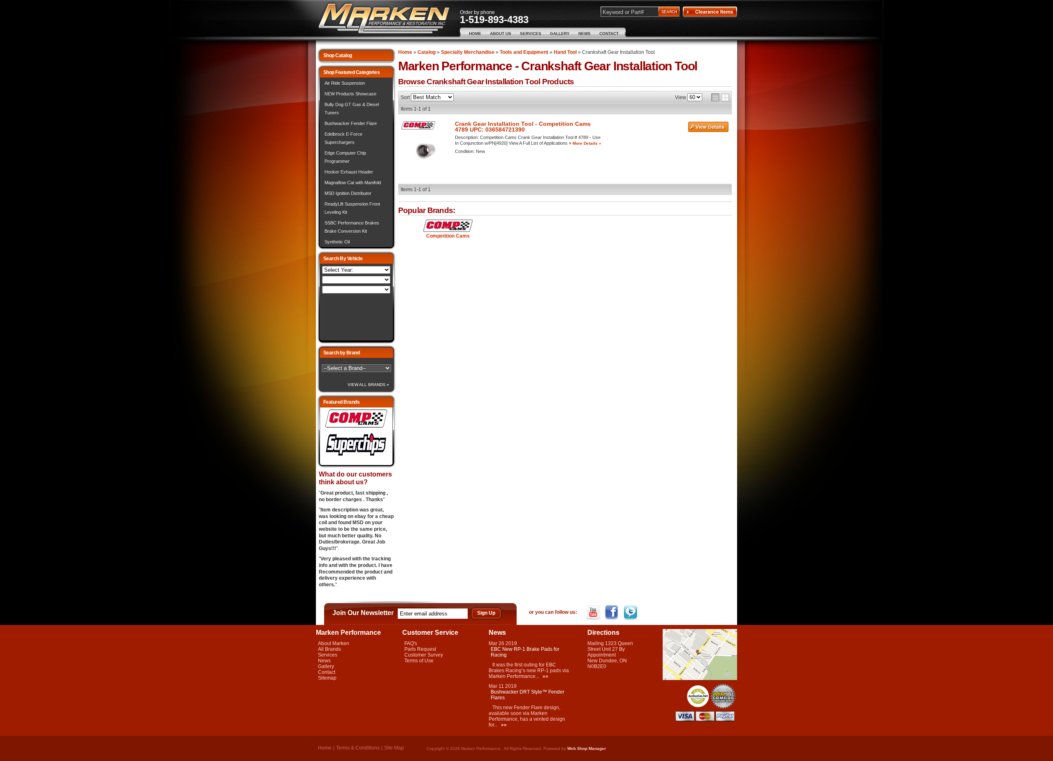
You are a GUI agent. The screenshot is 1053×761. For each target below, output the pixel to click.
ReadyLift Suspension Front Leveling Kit (352, 208)
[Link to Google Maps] (700, 678)
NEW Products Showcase (350, 93)
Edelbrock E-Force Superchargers (343, 138)
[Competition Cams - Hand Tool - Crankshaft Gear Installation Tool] (448, 226)
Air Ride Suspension (345, 83)
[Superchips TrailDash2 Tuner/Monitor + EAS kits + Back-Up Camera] (356, 456)
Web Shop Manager (586, 748)
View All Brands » (368, 384)
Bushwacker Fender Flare (351, 123)
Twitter (631, 612)
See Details (708, 127)
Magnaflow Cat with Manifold (353, 182)
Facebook (612, 612)
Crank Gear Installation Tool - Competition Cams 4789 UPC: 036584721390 (523, 126)
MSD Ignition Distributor (348, 193)
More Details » (587, 143)
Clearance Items (710, 12)
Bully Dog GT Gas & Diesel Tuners (352, 108)
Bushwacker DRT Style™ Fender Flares (527, 695)
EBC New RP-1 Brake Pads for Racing (525, 652)
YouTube (594, 612)
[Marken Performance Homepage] (384, 18)
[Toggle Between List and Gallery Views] (720, 97)
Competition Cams (448, 236)
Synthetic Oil (337, 241)
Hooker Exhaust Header (349, 171)
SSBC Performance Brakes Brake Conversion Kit (352, 227)
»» (545, 676)
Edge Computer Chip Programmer (345, 157)
